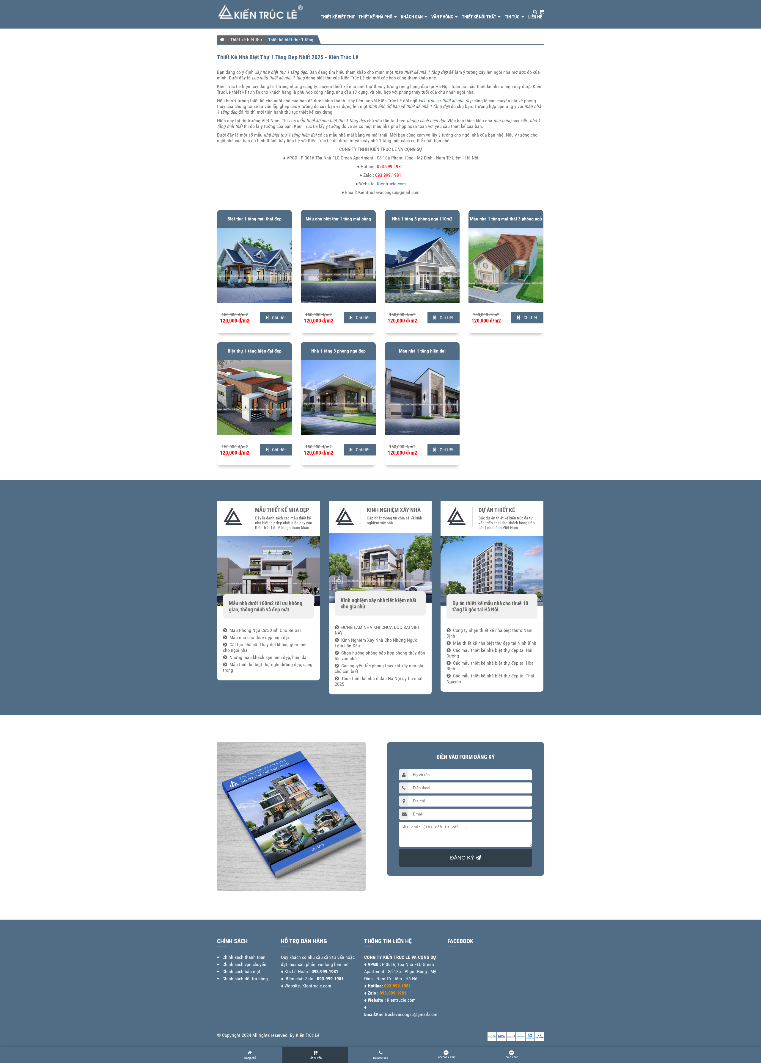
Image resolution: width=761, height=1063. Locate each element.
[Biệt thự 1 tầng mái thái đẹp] (254, 301)
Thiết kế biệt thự (337, 17)
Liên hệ (535, 17)
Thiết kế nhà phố (376, 17)
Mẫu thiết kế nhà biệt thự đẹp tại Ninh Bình (493, 643)
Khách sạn (412, 17)
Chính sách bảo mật (241, 971)
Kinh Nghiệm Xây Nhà (394, 510)
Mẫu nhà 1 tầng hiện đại (422, 351)
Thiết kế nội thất (479, 17)
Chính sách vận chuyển (244, 964)
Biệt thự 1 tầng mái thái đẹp (254, 219)
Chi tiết (277, 317)
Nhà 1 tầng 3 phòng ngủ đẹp (338, 351)
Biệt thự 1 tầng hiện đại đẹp (255, 351)
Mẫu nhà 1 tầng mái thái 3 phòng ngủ (506, 219)
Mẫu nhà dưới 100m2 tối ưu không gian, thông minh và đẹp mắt (265, 606)
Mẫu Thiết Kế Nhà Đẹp (282, 510)
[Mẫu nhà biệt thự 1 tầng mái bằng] (338, 301)
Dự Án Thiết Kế (497, 510)
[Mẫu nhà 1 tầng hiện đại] (422, 433)
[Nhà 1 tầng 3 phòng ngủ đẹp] (338, 433)
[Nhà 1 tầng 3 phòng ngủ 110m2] (422, 301)
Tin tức (513, 17)
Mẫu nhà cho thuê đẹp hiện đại (258, 637)
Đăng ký (463, 858)
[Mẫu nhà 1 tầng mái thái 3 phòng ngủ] (505, 301)
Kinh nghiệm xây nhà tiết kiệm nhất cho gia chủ (378, 603)
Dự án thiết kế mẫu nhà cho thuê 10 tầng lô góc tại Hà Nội (490, 606)
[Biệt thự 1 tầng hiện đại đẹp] (254, 433)
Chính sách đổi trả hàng (245, 978)
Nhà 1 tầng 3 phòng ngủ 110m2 (422, 219)
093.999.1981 (325, 971)
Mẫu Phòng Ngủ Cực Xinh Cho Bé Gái (264, 630)
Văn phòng (442, 17)
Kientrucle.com (391, 184)
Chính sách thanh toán (243, 957)
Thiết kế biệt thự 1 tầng (290, 40)
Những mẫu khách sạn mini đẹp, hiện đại (267, 657)
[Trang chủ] (222, 39)
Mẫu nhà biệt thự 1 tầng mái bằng (338, 219)
